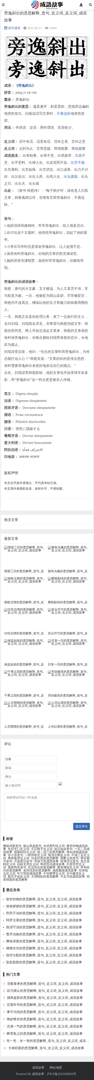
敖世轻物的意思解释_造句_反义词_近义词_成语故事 (44, 899)
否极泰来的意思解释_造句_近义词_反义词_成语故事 (45, 983)
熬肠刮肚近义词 (24, 852)
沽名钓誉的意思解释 (45, 858)
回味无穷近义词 (27, 864)
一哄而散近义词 (35, 855)
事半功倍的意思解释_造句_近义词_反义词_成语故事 (45, 1012)
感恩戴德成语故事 (64, 870)
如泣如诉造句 (63, 849)
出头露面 (71, 176)
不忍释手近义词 (41, 849)
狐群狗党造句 (17, 867)
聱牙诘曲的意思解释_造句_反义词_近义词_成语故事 (44, 934)
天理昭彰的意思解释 (45, 876)
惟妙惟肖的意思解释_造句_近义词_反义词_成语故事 (45, 1019)
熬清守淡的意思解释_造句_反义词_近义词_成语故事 (44, 927)
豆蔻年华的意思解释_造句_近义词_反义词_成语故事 (45, 1004)
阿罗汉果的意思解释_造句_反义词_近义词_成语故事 (44, 920)
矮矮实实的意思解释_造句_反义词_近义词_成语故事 (44, 948)
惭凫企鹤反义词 (59, 855)
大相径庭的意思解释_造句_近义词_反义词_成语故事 (46, 1048)
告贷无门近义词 (18, 849)
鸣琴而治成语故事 (52, 864)
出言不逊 (78, 162)
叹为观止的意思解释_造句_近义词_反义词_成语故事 (45, 990)
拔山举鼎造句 (32, 846)
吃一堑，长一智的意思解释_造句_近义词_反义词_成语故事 (49, 1041)
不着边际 (64, 113)
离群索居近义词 (18, 858)
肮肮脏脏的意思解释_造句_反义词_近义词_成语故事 (44, 962)
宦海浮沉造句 (69, 861)
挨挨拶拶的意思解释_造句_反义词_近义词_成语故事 (44, 906)
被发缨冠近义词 (68, 867)
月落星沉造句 (23, 861)
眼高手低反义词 (18, 876)
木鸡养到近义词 (54, 846)
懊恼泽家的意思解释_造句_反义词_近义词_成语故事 (44, 941)
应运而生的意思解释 (42, 867)
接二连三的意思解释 (51, 852)
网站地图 (56, 1067)
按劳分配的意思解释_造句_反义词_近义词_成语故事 (44, 955)
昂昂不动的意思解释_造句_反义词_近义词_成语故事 (44, 913)
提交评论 (81, 826)
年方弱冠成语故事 (29, 873)
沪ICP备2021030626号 (61, 1074)
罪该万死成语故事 (46, 861)
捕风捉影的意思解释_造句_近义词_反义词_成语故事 (45, 997)
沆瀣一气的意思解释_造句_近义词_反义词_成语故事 (45, 1026)
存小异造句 (15, 855)
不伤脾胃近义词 (54, 873)
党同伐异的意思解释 (37, 870)
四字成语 (14, 28)
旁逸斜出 (25, 85)
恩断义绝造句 (69, 858)
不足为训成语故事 (72, 876)
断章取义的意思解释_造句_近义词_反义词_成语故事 (45, 1033)
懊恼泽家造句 (12, 846)
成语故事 (38, 1067)
